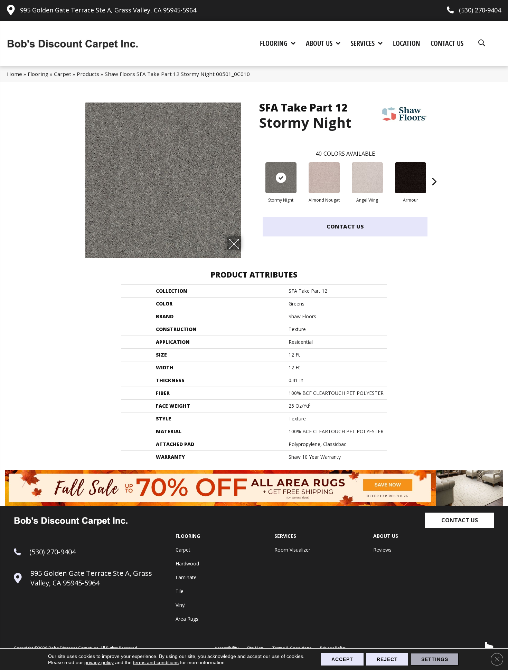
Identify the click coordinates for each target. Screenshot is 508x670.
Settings (434, 659)
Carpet (62, 73)
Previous (256, 170)
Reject (387, 659)
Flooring (38, 73)
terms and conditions (156, 662)
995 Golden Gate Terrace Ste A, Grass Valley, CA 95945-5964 (108, 10)
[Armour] (410, 178)
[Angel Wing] (367, 178)
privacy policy (99, 662)
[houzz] (489, 646)
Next (434, 170)
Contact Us (345, 226)
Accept (342, 659)
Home (14, 73)
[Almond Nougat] (324, 178)
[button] (459, 520)
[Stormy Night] (281, 178)
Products (88, 73)
